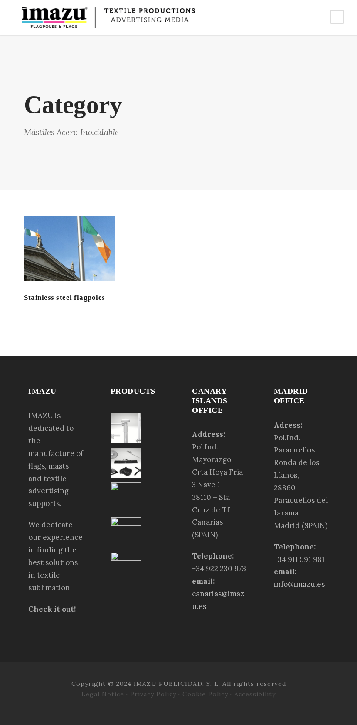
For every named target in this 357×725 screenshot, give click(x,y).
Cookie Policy (205, 694)
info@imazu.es (299, 584)
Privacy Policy (153, 694)
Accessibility (255, 694)
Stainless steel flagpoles (64, 297)
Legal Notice (103, 694)
